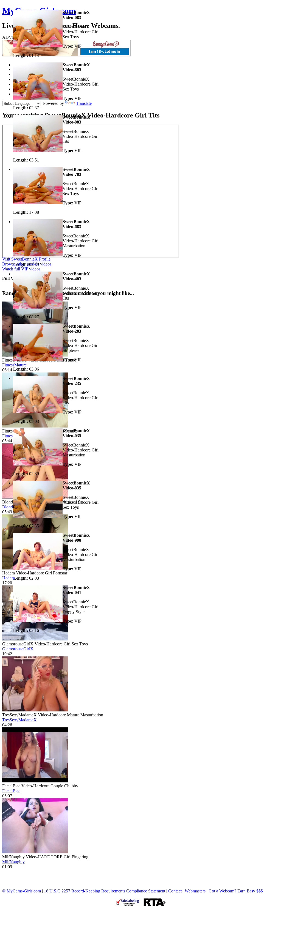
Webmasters (195, 891)
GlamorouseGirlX (17, 649)
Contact (175, 891)
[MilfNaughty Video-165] (35, 852)
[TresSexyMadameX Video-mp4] (35, 710)
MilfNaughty (13, 861)
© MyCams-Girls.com (21, 891)
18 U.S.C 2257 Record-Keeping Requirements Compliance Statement (104, 891)
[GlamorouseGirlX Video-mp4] (35, 639)
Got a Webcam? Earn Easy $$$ (236, 891)
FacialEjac (11, 790)
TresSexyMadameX (19, 719)
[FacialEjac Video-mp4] (35, 781)
